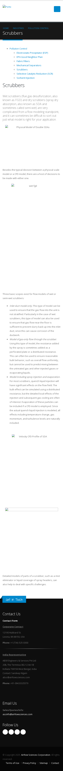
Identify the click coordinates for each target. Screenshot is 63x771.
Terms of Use (12, 763)
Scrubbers (22, 69)
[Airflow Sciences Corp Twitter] (11, 732)
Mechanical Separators (29, 65)
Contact (55, 763)
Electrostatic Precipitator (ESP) (32, 52)
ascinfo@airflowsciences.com (17, 714)
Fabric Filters (23, 61)
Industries (18, 28)
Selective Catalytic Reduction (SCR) (35, 73)
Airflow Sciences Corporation (35, 754)
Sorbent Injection (26, 77)
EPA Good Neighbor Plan (30, 57)
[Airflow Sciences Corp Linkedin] (17, 732)
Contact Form (10, 620)
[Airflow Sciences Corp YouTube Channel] (23, 732)
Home (6, 28)
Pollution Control (38, 28)
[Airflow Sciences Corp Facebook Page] (5, 732)
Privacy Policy (29, 763)
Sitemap (44, 763)
